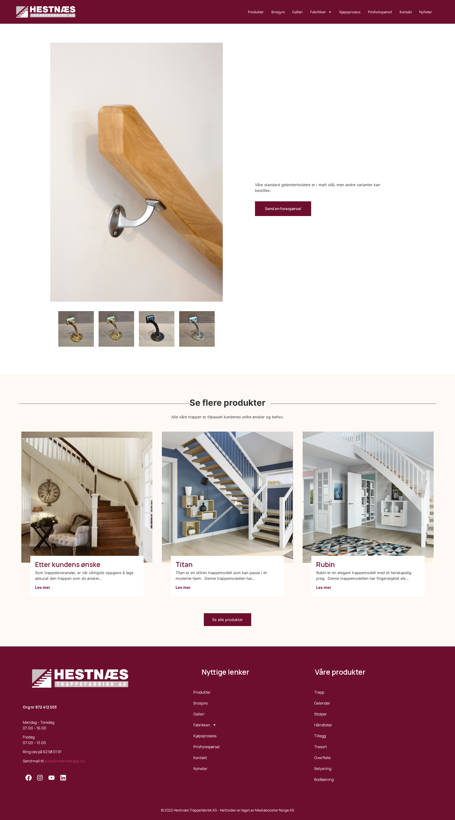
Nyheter (425, 11)
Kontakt (406, 11)
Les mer (42, 587)
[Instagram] (40, 777)
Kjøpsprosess (349, 11)
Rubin (325, 564)
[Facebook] (28, 777)
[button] (227, 619)
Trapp (319, 692)
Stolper (320, 714)
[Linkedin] (63, 777)
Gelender (322, 703)
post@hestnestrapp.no (64, 761)
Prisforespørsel (380, 11)
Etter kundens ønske (67, 564)
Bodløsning (324, 779)
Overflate (322, 757)
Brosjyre (278, 11)
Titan (184, 564)
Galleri (297, 11)
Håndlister (323, 725)
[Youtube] (51, 777)
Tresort (320, 746)
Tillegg (320, 735)
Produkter (256, 11)
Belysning (322, 768)
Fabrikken (318, 11)
